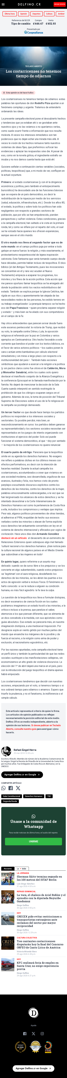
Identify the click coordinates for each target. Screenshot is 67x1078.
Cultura (49, 14)
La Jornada (23, 873)
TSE (49, 796)
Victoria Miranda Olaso (27, 952)
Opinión (23, 14)
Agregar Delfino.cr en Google (20, 774)
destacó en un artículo (14, 538)
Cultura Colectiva (27, 938)
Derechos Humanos (33, 796)
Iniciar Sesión (59, 4)
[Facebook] (25, 1034)
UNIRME (33, 841)
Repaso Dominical (26, 891)
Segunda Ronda (10, 801)
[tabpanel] (33, 924)
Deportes (37, 14)
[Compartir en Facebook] (10, 788)
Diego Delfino (23, 905)
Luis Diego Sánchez (26, 884)
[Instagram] (42, 1034)
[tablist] (33, 869)
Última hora (10, 14)
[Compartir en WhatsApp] (3, 788)
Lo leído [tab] (21, 869)
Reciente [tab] (8, 869)
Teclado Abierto (33, 66)
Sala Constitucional (11, 796)
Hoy (19, 913)
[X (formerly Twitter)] (33, 1034)
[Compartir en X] (18, 788)
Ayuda (33, 1025)
